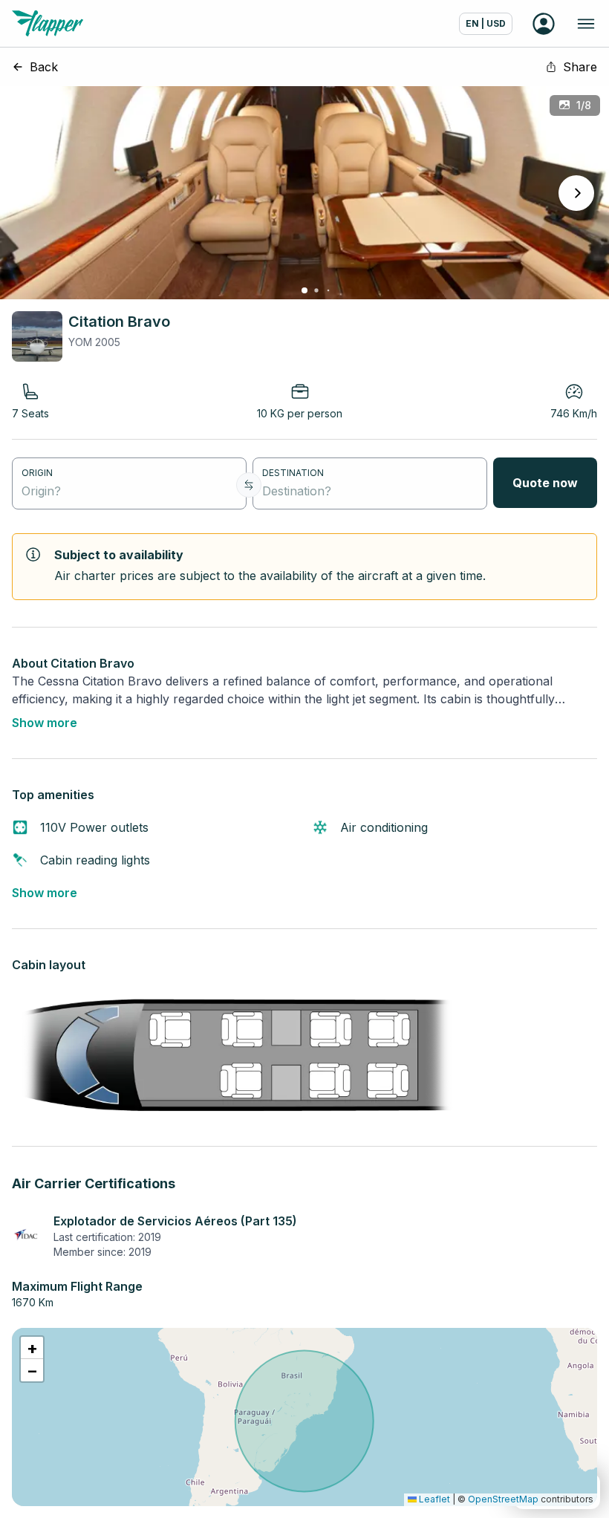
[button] (32, 1348)
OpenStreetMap (503, 1499)
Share (580, 66)
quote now (545, 482)
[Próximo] (576, 193)
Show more (44, 722)
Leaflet (433, 1499)
